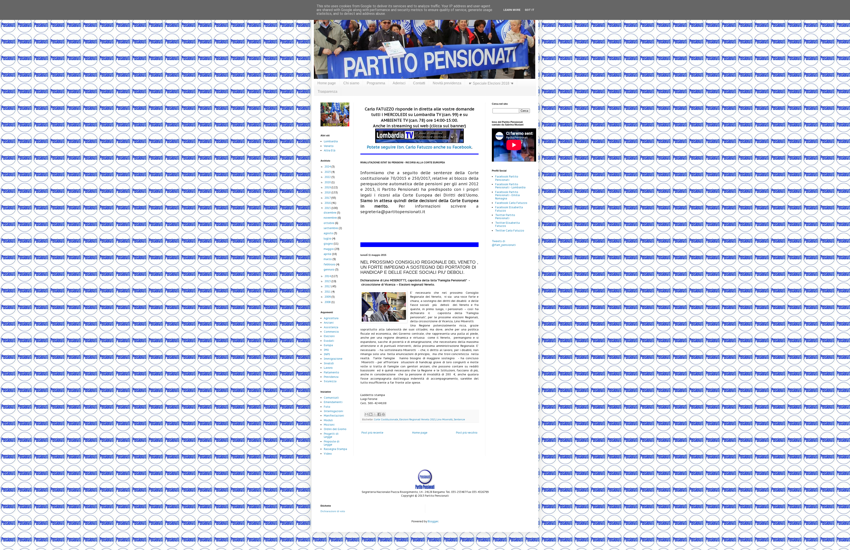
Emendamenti (333, 402)
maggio (329, 249)
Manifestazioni (334, 415)
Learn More (511, 10)
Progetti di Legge (331, 435)
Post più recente (372, 432)
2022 (328, 177)
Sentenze (459, 419)
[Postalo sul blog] (371, 414)
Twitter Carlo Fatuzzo (509, 230)
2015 (328, 208)
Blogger (433, 521)
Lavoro (328, 367)
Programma (376, 83)
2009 (328, 296)
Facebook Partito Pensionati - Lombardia (510, 186)
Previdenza (331, 376)
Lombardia (331, 141)
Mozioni (329, 424)
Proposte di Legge (331, 443)
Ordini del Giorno (335, 429)
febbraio (330, 264)
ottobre (329, 223)
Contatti (419, 83)
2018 (328, 192)
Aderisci (399, 83)
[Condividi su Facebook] (379, 414)
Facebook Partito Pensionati (506, 178)
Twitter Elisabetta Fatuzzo (507, 224)
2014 (328, 276)
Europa (328, 345)
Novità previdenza (447, 83)
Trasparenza (327, 91)
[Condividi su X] (375, 414)
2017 (328, 197)
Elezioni (329, 336)
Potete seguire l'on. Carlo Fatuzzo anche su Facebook (419, 147)
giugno (329, 243)
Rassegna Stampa (335, 449)
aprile (328, 254)
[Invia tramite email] (366, 414)
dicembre (330, 212)
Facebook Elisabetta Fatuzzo (509, 209)
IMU (326, 349)
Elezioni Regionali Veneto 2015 (417, 419)
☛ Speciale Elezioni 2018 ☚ (491, 83)
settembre (331, 228)
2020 (328, 182)
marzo (328, 259)
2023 (328, 172)
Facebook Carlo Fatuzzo (511, 203)
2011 (328, 291)
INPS (327, 354)
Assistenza (331, 327)
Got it (529, 10)
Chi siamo (351, 83)
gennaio (329, 269)
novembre (331, 217)
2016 (328, 203)
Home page (326, 83)
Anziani (329, 322)
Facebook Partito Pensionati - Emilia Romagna (507, 195)
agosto (329, 233)
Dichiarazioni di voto (333, 511)
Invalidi (329, 363)
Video (328, 453)
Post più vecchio (466, 432)
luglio (328, 238)
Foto (327, 406)
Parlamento (331, 372)
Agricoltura (331, 318)
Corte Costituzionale (386, 419)
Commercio (331, 331)
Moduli (328, 420)
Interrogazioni (333, 411)
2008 (328, 302)
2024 (328, 166)
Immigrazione (333, 358)
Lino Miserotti (445, 419)
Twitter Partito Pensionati (505, 216)
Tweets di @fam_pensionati (504, 243)
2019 (328, 187)
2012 (328, 286)
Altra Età (329, 150)
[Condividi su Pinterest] (383, 414)
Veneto (329, 146)
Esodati (329, 340)
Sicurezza (330, 381)
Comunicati (331, 397)
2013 (328, 281)
